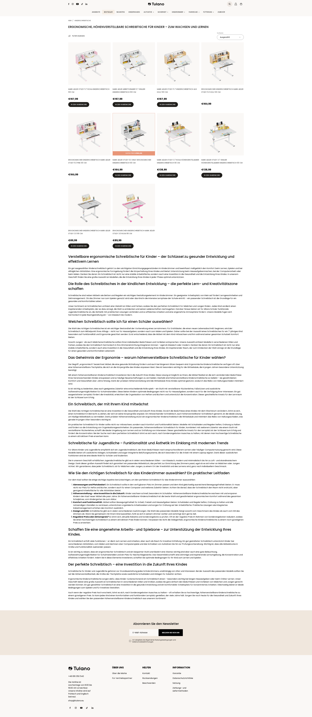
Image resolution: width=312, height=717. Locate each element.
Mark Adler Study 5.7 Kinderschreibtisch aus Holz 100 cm (177, 90)
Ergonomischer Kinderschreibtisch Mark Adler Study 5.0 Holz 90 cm (222, 90)
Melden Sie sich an (170, 632)
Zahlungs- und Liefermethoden (180, 689)
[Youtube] (77, 4)
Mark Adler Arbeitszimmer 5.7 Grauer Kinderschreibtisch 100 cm (129, 90)
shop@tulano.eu (76, 700)
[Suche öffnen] (229, 4)
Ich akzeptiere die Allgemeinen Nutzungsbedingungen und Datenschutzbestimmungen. (154, 641)
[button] (230, 37)
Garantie (177, 673)
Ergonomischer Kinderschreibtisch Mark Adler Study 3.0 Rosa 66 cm (134, 232)
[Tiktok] (82, 4)
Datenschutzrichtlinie (183, 678)
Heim (70, 21)
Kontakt (146, 673)
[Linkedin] (86, 4)
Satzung (176, 683)
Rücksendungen (150, 678)
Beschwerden (149, 683)
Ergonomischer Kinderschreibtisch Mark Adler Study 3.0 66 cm (89, 232)
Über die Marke (119, 673)
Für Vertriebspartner (122, 678)
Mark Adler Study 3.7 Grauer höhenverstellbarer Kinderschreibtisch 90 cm (222, 161)
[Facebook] (68, 4)
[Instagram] (73, 4)
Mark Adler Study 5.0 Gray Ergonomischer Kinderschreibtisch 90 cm (132, 161)
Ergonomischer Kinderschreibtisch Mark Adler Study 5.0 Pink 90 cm (89, 161)
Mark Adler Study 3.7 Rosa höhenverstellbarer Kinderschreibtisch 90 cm (178, 161)
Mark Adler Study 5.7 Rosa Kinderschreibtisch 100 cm (88, 90)
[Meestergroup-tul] (156, 4)
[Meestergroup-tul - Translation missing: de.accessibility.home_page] (79, 668)
